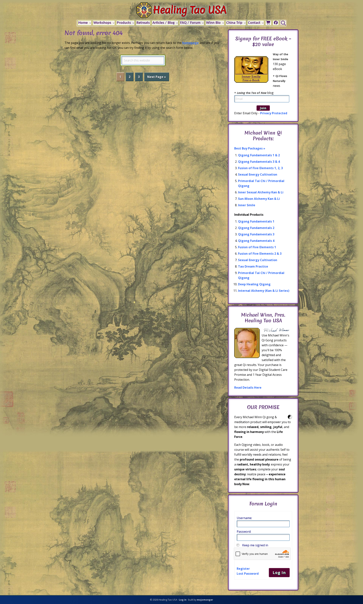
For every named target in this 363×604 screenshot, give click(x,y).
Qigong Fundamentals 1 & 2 (259, 155)
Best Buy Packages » (249, 148)
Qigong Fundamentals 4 (256, 241)
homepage (190, 43)
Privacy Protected (273, 113)
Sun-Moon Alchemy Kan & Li (259, 199)
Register (243, 569)
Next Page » (156, 78)
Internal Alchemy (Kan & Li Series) (263, 291)
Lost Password (248, 573)
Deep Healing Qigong (254, 284)
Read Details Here (247, 387)
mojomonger (205, 599)
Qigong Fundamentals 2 (256, 228)
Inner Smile (246, 205)
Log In (279, 572)
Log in (182, 599)
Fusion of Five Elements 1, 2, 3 (260, 168)
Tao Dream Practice (253, 266)
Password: (244, 531)
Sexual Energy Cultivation (257, 174)
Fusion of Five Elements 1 (257, 247)
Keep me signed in (255, 545)
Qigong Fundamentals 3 (256, 234)
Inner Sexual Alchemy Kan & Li (260, 192)
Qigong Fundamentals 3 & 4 (259, 162)
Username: (244, 518)
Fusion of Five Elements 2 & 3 (260, 253)
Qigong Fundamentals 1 (256, 221)
